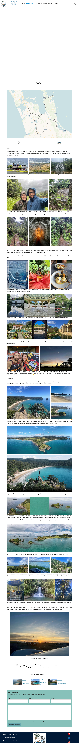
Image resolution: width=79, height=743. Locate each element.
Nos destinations (13, 734)
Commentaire (11, 704)
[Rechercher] (74, 3)
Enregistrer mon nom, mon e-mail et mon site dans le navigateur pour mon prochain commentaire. (30, 721)
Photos (50, 3)
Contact (56, 3)
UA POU (41, 679)
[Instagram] (69, 738)
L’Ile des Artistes (25, 683)
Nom (9, 698)
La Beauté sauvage (61, 683)
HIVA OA (24, 680)
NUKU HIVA (59, 680)
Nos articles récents (41, 3)
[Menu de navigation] (76, 4)
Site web (52, 698)
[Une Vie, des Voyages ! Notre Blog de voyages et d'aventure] (4, 3)
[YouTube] (69, 734)
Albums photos (6, 740)
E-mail (31, 698)
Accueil (23, 3)
